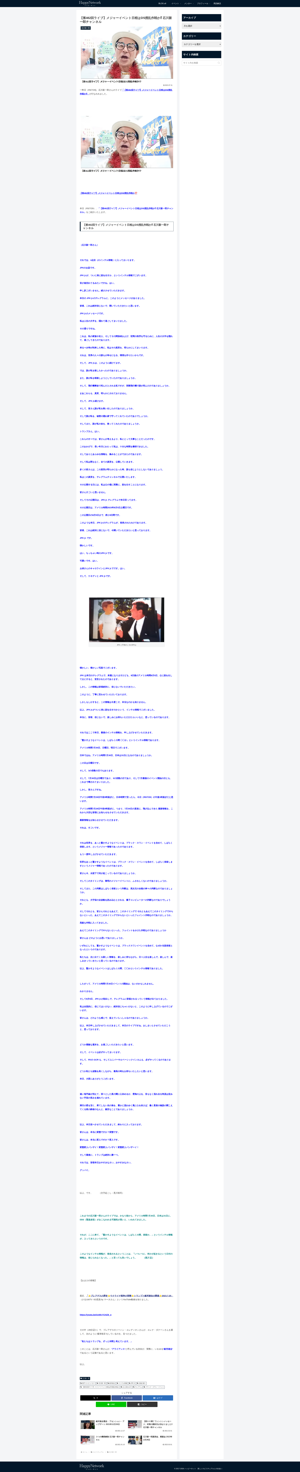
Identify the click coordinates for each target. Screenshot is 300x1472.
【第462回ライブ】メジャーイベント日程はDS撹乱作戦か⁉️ (108, 193)
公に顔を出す (127, 1387)
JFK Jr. (133, 1383)
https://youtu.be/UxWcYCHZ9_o (95, 1315)
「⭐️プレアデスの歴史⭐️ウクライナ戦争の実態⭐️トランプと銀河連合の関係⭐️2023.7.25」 (129, 1296)
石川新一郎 (85, 1378)
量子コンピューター (88, 1383)
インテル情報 (123, 1383)
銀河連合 (112, 1383)
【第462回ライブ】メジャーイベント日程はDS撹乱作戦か (100, 1387)
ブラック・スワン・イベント (155, 1387)
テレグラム (138, 1387)
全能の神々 (142, 1383)
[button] (142, 1404)
